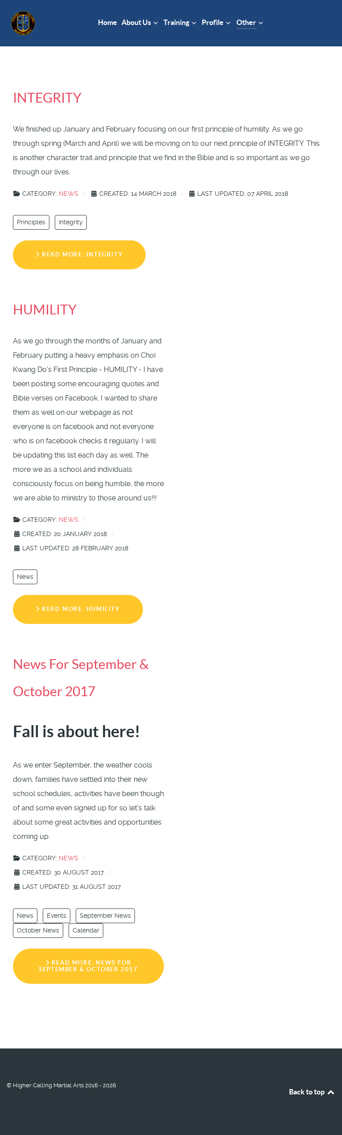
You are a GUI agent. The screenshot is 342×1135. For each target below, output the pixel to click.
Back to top (307, 1092)
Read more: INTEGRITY (81, 254)
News (68, 193)
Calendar (86, 930)
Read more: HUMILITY (80, 609)
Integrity (71, 222)
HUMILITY (45, 309)
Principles (31, 222)
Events (56, 915)
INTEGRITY (47, 97)
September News (105, 915)
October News (38, 930)
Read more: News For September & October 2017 (88, 966)
